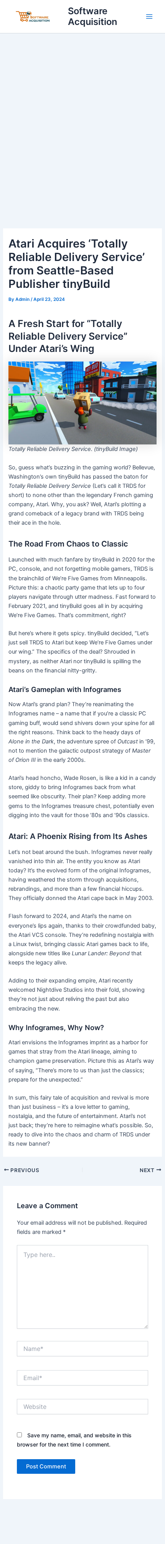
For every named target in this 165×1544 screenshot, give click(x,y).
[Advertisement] (82, 119)
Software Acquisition (92, 16)
